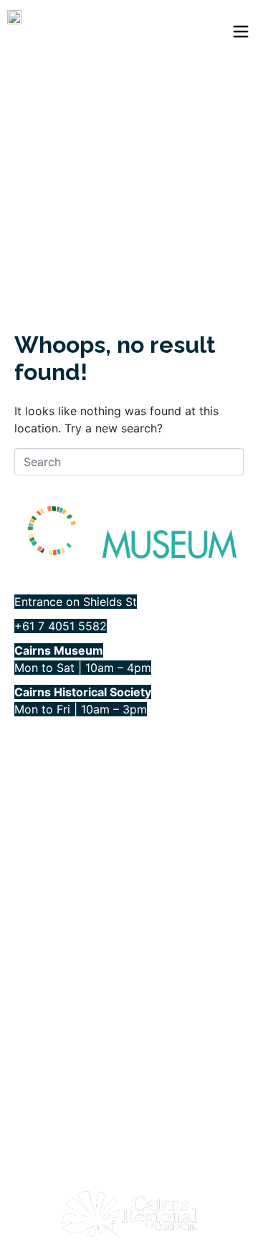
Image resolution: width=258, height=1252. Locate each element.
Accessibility (47, 773)
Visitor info (42, 823)
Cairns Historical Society (78, 874)
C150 (27, 848)
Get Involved (48, 798)
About (30, 748)
